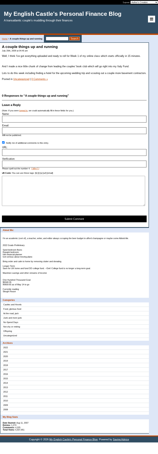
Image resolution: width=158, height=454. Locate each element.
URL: (5, 147)
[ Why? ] (35, 168)
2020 (5, 356)
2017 (5, 369)
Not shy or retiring (11, 327)
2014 (5, 383)
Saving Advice (121, 439)
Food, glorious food (12, 309)
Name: (5, 113)
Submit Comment (74, 218)
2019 (5, 361)
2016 (5, 374)
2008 (5, 409)
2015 (5, 378)
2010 (5, 400)
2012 (5, 392)
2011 (5, 396)
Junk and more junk (12, 318)
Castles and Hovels (12, 304)
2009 (5, 405)
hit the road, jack (11, 313)
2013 (5, 387)
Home (5, 39)
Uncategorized (10, 335)
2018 (5, 365)
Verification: (8, 158)
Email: (5, 125)
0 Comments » (39, 79)
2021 (5, 352)
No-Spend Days (10, 322)
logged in (23, 110)
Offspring (7, 331)
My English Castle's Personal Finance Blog (73, 439)
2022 (5, 347)
